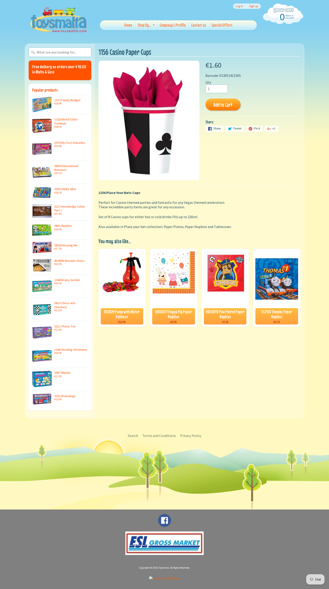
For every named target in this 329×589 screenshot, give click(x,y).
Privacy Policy (190, 435)
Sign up (253, 6)
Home (128, 25)
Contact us (198, 25)
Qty (208, 82)
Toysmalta (163, 567)
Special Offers (222, 25)
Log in (239, 6)
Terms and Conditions (159, 435)
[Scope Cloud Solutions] (164, 578)
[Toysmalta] (58, 20)
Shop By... (144, 25)
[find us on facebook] (164, 524)
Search (133, 435)
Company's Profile (173, 25)
